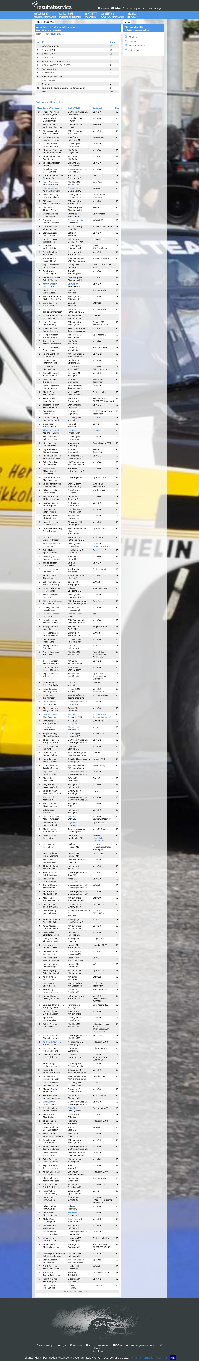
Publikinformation (136, 45)
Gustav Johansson (51, 613)
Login (159, 8)
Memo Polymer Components (99, 839)
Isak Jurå (47, 727)
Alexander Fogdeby (51, 430)
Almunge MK (74, 727)
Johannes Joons (50, 714)
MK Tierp (72, 714)
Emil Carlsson (49, 309)
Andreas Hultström (51, 543)
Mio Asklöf (47, 207)
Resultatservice (57, 34)
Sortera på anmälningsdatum (49, 102)
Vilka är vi (77, 1345)
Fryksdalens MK (75, 613)
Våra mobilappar (133, 8)
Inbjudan (132, 36)
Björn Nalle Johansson (53, 601)
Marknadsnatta (134, 27)
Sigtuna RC (73, 822)
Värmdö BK (73, 283)
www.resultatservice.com (75, 1291)
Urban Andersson (51, 188)
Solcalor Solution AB (102, 717)
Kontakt (149, 8)
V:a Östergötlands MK (78, 169)
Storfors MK (73, 430)
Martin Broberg (50, 283)
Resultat (132, 41)
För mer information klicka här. (149, 1357)
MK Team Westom (76, 1259)
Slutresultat (133, 50)
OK (173, 1357)
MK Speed (72, 816)
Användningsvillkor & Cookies (142, 1345)
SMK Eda (72, 1108)
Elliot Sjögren (49, 1101)
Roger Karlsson (50, 771)
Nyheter (99, 1351)
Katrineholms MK (76, 309)
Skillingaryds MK (75, 220)
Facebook (105, 8)
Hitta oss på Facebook (99, 1345)
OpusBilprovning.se (102, 546)
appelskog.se (99, 197)
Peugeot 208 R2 (100, 430)
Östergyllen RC (74, 188)
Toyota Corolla (99, 714)
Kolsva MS (72, 1212)
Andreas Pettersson (52, 1042)
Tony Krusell (48, 797)
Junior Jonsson (49, 701)
